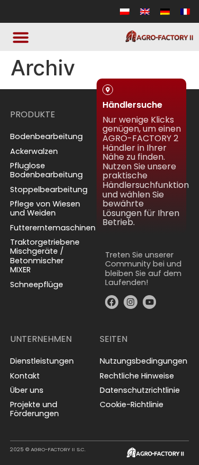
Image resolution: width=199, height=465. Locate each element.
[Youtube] (150, 302)
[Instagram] (130, 302)
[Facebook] (112, 302)
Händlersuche (132, 105)
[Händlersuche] (107, 89)
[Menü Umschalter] (20, 37)
